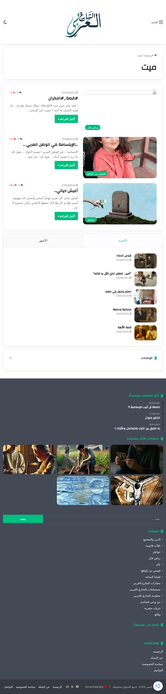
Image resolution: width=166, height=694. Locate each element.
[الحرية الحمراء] (137, 490)
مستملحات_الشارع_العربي (145, 589)
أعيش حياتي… (66, 190)
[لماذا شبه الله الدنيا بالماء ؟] (83, 490)
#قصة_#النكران (63, 98)
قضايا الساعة (153, 576)
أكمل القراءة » (66, 119)
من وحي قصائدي (150, 601)
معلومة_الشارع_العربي (147, 595)
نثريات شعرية (152, 608)
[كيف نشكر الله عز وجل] (29, 459)
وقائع (158, 614)
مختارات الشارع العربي (147, 583)
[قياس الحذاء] (145, 261)
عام (158, 564)
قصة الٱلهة (124, 327)
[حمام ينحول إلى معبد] (145, 296)
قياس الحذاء (123, 255)
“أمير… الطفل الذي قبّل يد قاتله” (112, 273)
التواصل (158, 670)
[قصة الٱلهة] (145, 332)
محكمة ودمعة (122, 309)
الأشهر (43, 240)
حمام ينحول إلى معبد (118, 291)
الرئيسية (149, 55)
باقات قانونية (153, 545)
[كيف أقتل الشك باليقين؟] (137, 459)
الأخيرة (122, 240)
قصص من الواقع (151, 570)
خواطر (157, 551)
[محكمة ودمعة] (145, 314)
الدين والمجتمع (152, 539)
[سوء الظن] (83, 459)
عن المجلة (157, 657)
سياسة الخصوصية (152, 664)
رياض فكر (155, 558)
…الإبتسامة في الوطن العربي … (50, 144)
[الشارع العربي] (83, 22)
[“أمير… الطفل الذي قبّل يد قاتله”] (145, 279)
